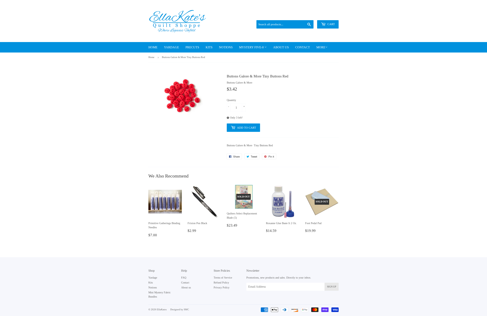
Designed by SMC (179, 309)
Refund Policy (221, 282)
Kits (209, 47)
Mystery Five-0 (251, 47)
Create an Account (330, 15)
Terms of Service (223, 277)
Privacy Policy (221, 287)
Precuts (192, 47)
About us (281, 47)
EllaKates (162, 309)
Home (153, 47)
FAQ (183, 277)
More (320, 47)
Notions (226, 47)
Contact (302, 47)
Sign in (312, 15)
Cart (331, 24)
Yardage (171, 47)
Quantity (231, 100)
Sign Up (331, 286)
